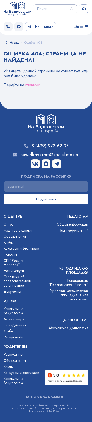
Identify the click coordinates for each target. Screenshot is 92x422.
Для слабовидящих (83, 9)
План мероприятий (73, 230)
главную (32, 85)
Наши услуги (14, 270)
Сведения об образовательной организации (17, 281)
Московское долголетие (68, 328)
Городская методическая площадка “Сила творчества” (68, 295)
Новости (10, 254)
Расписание (13, 337)
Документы (12, 291)
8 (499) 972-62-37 (49, 146)
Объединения (15, 236)
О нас (8, 224)
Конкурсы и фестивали (21, 248)
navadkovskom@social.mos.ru (50, 155)
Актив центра (14, 319)
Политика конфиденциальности (44, 396)
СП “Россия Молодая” (13, 262)
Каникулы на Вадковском (13, 311)
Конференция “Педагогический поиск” (68, 282)
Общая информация (72, 224)
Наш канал (44, 26)
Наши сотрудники (18, 230)
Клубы (8, 242)
